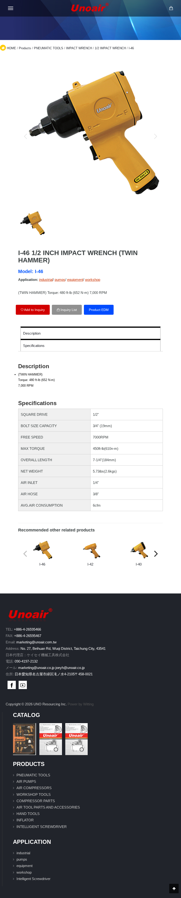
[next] (155, 136)
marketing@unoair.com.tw (36, 642)
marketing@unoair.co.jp (36, 668)
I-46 (131, 48)
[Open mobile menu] (10, 8)
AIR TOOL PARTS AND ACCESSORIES (48, 807)
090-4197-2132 (26, 661)
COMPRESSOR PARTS (35, 801)
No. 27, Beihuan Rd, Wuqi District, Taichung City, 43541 (63, 648)
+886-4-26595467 (27, 636)
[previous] (26, 136)
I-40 (139, 564)
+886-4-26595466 (27, 629)
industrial (46, 280)
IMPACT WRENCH (79, 48)
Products (25, 48)
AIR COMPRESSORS (34, 788)
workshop (92, 280)
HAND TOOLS (28, 814)
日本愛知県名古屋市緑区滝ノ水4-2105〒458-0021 (54, 674)
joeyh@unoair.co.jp (70, 668)
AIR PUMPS (26, 781)
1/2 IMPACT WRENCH (110, 48)
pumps (60, 280)
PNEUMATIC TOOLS (48, 48)
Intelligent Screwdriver (33, 879)
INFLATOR (25, 820)
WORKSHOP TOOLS (33, 794)
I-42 (90, 564)
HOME (11, 48)
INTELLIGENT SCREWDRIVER (41, 827)
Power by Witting (81, 704)
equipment (75, 280)
